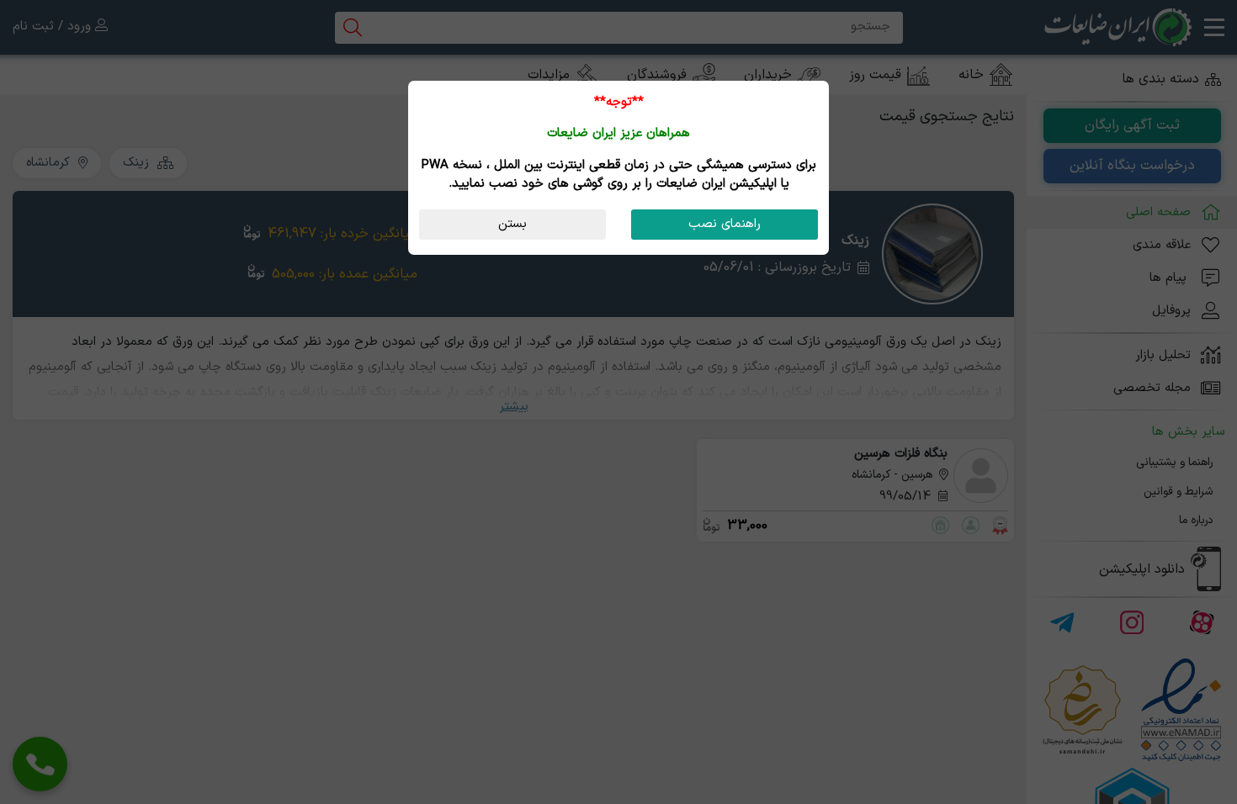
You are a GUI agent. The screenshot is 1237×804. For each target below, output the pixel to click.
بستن (512, 224)
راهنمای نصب (724, 224)
